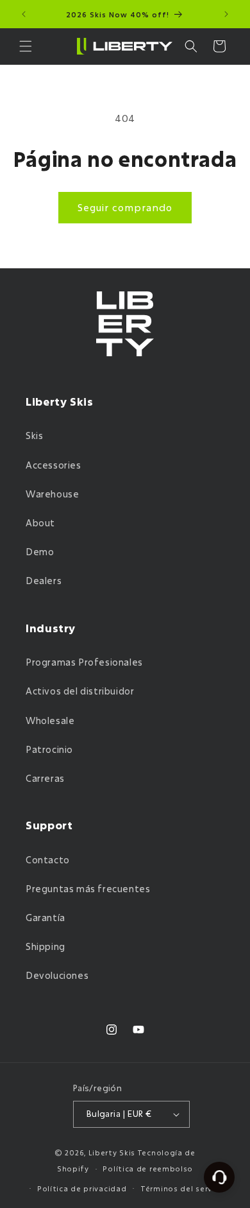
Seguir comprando (125, 207)
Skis (34, 435)
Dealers (44, 580)
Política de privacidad (81, 1188)
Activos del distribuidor (80, 691)
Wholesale (50, 720)
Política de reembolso (148, 1168)
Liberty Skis (111, 1152)
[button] (26, 46)
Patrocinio (49, 749)
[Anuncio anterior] (24, 14)
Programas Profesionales (84, 662)
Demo (40, 552)
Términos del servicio (183, 1188)
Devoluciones (57, 975)
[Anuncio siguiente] (226, 14)
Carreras (45, 778)
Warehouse (52, 494)
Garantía (45, 917)
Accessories (53, 465)
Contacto (48, 860)
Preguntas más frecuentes (88, 889)
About (40, 523)
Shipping (45, 946)
